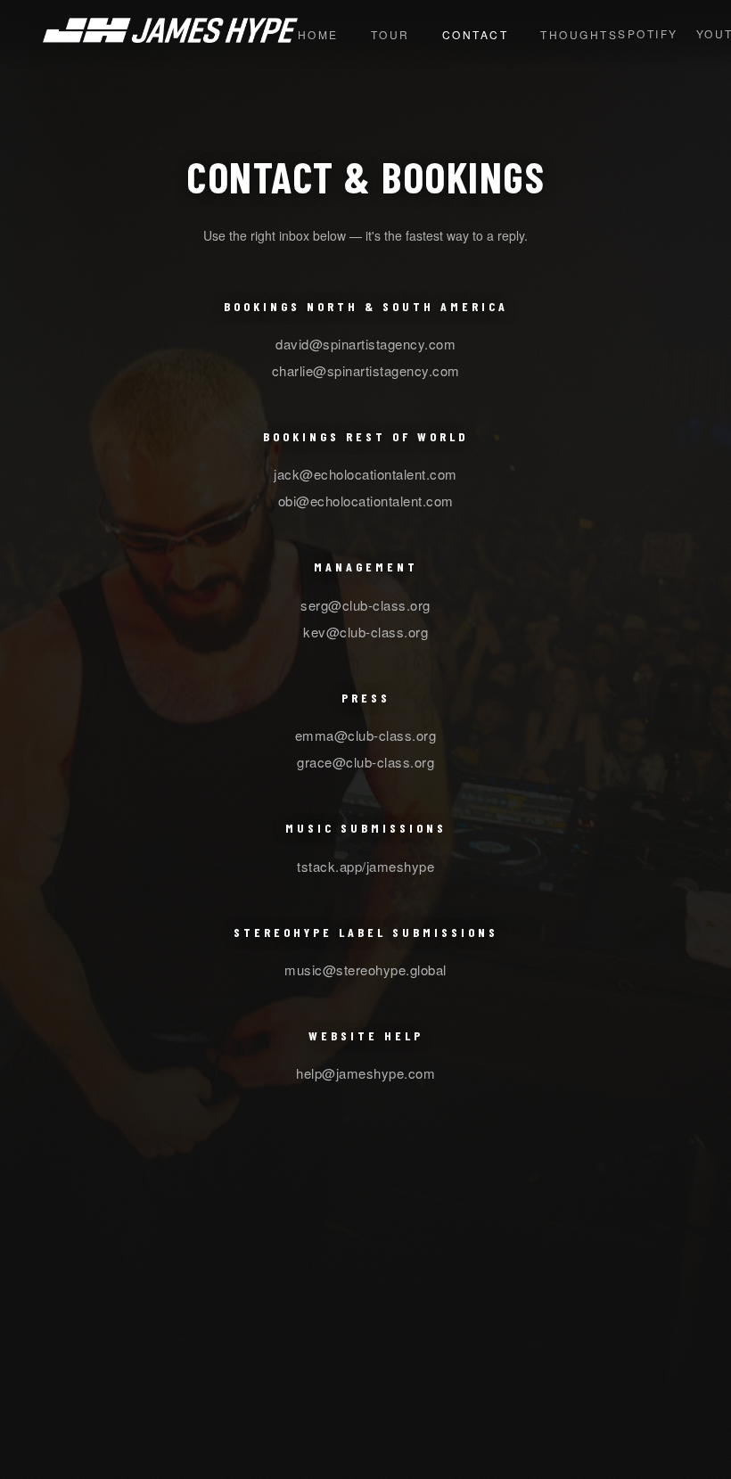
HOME (318, 34)
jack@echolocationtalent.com (365, 473)
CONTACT (475, 34)
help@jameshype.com (365, 1073)
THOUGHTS (579, 34)
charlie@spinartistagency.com (366, 370)
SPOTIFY (648, 33)
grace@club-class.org (365, 761)
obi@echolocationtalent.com (366, 500)
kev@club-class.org (365, 631)
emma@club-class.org (366, 735)
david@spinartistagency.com (365, 343)
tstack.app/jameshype (365, 866)
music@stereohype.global (365, 969)
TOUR (390, 34)
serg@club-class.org (365, 605)
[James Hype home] (170, 37)
